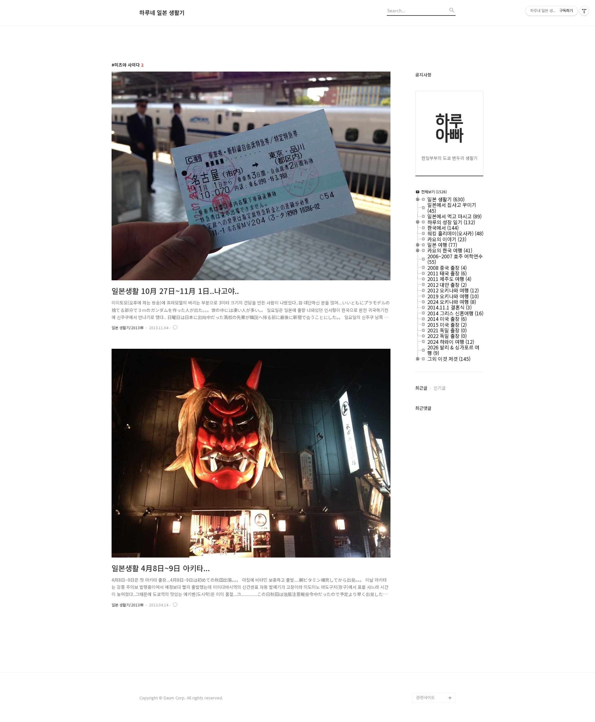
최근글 (421, 388)
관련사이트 (425, 697)
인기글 (440, 388)
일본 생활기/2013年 (127, 327)
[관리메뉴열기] (584, 10)
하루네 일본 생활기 (162, 12)
